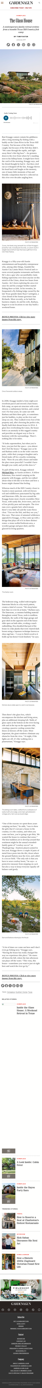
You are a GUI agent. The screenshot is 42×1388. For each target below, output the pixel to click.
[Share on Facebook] (13, 45)
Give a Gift (21, 1323)
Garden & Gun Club (21, 1368)
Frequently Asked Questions (21, 1348)
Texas (30, 992)
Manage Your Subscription (21, 1328)
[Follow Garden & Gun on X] (21, 1310)
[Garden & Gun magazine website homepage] (21, 3)
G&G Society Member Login (21, 1370)
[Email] (28, 45)
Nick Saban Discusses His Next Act (27, 1240)
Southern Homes (22, 992)
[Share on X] (18, 45)
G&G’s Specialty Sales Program (21, 1373)
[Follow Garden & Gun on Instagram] (9, 1310)
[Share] (8, 45)
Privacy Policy (21, 1346)
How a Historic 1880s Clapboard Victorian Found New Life (28, 1262)
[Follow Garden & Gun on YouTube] (39, 1310)
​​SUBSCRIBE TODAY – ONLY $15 (21, 8)
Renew (21, 1326)
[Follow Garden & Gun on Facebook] (3, 1310)
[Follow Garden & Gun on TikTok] (33, 1310)
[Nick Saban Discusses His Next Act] (8, 1249)
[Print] (33, 45)
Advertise (21, 1338)
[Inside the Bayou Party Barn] (8, 1198)
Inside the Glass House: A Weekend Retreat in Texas (27, 1010)
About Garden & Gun (21, 1363)
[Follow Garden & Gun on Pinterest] (27, 1310)
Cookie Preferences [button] (21, 1353)
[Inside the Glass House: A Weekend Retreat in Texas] (8, 1004)
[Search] (39, 3)
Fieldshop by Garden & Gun (21, 1366)
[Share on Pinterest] (23, 45)
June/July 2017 (21, 40)
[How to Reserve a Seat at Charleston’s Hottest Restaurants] (8, 1228)
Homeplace (11, 992)
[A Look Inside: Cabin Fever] (8, 1173)
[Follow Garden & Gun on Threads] (15, 1310)
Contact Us (21, 1341)
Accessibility (21, 1351)
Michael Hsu (8, 472)
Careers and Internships (21, 1343)
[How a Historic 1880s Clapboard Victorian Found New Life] (8, 1269)
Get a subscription (21, 1321)
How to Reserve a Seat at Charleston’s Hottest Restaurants (28, 1220)
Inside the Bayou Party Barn (26, 1189)
